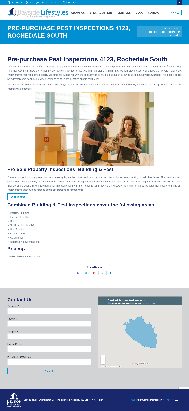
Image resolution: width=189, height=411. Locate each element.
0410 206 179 (16, 3)
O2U (82, 400)
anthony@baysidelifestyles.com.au (150, 400)
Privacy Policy (97, 400)
